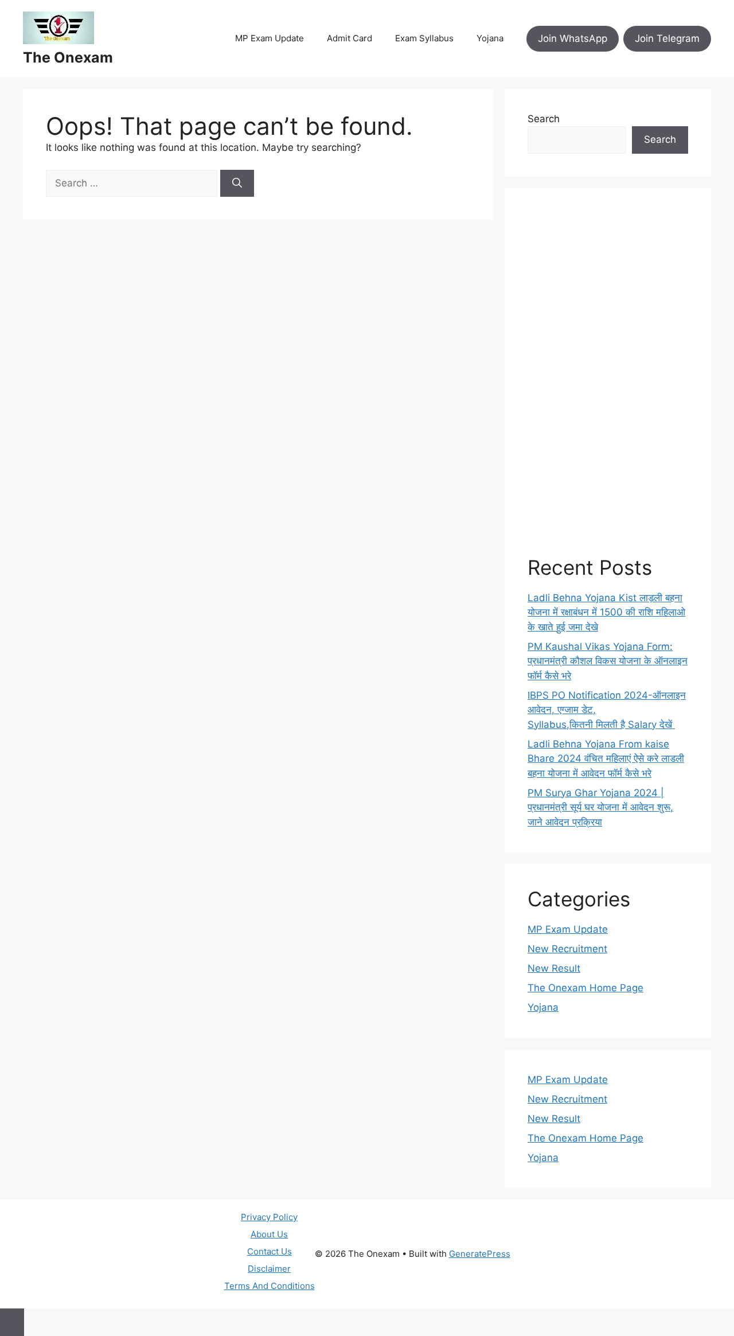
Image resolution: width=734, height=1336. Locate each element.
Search (544, 118)
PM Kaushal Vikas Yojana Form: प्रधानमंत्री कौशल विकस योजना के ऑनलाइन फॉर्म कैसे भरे (608, 661)
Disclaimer (269, 1268)
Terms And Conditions (269, 1285)
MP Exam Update (269, 38)
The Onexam (68, 57)
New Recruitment (567, 949)
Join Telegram (667, 38)
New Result (554, 968)
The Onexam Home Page (585, 988)
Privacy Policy (269, 1217)
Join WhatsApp (572, 38)
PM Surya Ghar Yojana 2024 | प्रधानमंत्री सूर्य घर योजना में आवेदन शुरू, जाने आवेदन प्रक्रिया (600, 807)
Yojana (490, 38)
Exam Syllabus (424, 38)
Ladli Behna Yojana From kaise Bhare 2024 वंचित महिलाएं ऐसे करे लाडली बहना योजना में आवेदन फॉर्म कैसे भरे (606, 758)
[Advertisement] (608, 383)
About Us (269, 1234)
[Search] (237, 183)
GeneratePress (479, 1253)
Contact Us (269, 1251)
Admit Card (349, 38)
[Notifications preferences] (12, 1322)
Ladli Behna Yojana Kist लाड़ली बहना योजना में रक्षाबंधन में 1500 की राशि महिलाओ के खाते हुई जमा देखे (606, 612)
